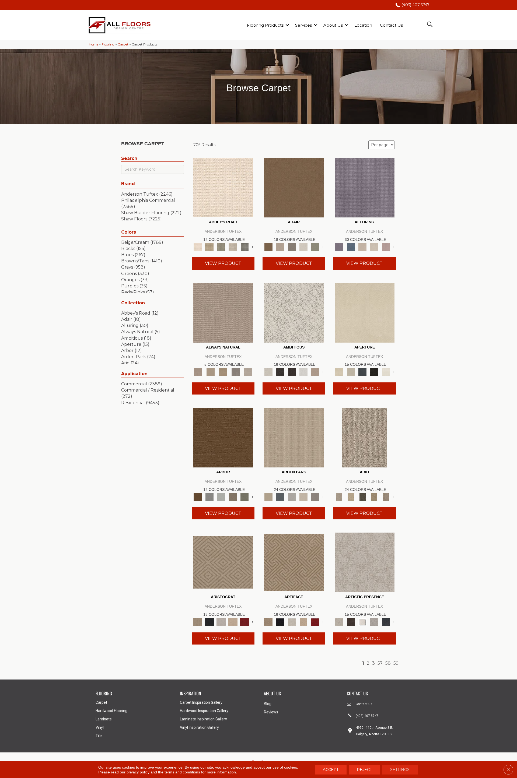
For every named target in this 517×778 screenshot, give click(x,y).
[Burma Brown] (351, 621)
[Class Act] (292, 247)
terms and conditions (182, 772)
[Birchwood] (223, 562)
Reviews (271, 712)
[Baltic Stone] (364, 562)
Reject (364, 769)
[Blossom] (386, 247)
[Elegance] (303, 247)
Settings (400, 769)
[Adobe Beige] (364, 437)
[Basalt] (362, 247)
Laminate (104, 719)
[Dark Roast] (292, 371)
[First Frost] (303, 371)
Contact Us (391, 25)
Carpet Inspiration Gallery (201, 702)
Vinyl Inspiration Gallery (199, 727)
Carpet (123, 44)
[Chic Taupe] (233, 247)
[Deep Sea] (386, 621)
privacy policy (138, 772)
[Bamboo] (209, 247)
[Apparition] (362, 497)
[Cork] (210, 371)
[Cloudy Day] (292, 497)
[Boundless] (221, 247)
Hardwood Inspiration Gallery (204, 711)
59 (396, 663)
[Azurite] (351, 247)
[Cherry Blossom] (244, 621)
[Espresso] (374, 371)
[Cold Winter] (374, 621)
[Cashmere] (233, 621)
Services (303, 25)
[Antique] (351, 497)
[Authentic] (294, 437)
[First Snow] (386, 371)
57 (380, 663)
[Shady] (235, 371)
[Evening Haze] (315, 497)
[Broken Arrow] (386, 497)
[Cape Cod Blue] (362, 371)
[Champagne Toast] (280, 247)
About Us (333, 25)
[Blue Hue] (280, 497)
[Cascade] (221, 621)
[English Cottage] (315, 247)
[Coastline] (221, 497)
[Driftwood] (233, 497)
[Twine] (248, 371)
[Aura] (223, 187)
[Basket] (223, 312)
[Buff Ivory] (364, 312)
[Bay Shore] (374, 497)
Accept (330, 769)
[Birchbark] (374, 247)
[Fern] (244, 497)
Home (93, 44)
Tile (99, 736)
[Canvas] (294, 312)
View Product (223, 263)
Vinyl (100, 727)
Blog (267, 704)
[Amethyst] (364, 187)
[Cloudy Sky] (209, 497)
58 (388, 663)
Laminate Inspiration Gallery (203, 719)
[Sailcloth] (223, 371)
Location (363, 25)
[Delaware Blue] (244, 247)
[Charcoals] (280, 371)
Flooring (108, 44)
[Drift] (303, 497)
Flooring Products (265, 25)
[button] (287, 25)
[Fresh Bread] (315, 371)
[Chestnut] (223, 437)
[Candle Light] (362, 621)
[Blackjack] (209, 621)
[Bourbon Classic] (294, 187)
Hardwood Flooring (111, 711)
